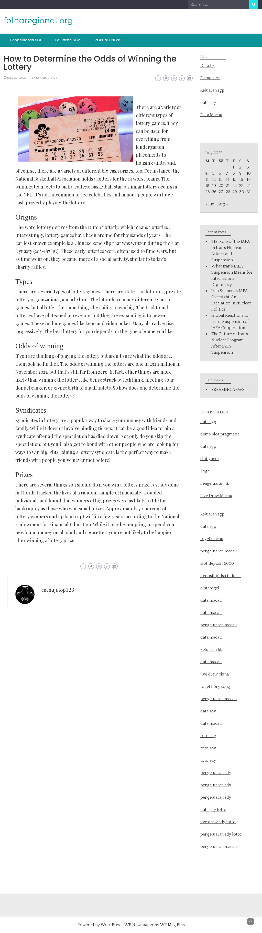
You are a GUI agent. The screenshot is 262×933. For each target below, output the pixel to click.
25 (207, 192)
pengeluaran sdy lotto (221, 834)
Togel (205, 471)
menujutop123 (58, 590)
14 (228, 179)
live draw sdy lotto (218, 822)
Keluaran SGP (67, 40)
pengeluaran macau (218, 846)
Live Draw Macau (216, 495)
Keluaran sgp (212, 90)
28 (228, 192)
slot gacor (209, 458)
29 (235, 192)
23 (241, 185)
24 (249, 185)
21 (228, 185)
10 (249, 173)
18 (207, 185)
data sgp (208, 422)
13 (221, 179)
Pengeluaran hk (214, 483)
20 (221, 185)
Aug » (222, 204)
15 (234, 179)
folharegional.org (38, 20)
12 (214, 179)
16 (241, 179)
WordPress (111, 924)
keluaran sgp (212, 514)
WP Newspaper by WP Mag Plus (154, 924)
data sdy (208, 102)
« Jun (209, 204)
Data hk (207, 65)
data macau (211, 637)
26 (214, 192)
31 (248, 192)
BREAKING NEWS (106, 40)
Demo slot (210, 78)
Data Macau (211, 115)
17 (248, 179)
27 (221, 192)
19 (214, 185)
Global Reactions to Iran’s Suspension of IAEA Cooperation (230, 321)
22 (235, 185)
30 (241, 192)
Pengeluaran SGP (26, 40)
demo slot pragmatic (219, 434)
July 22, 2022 (17, 78)
